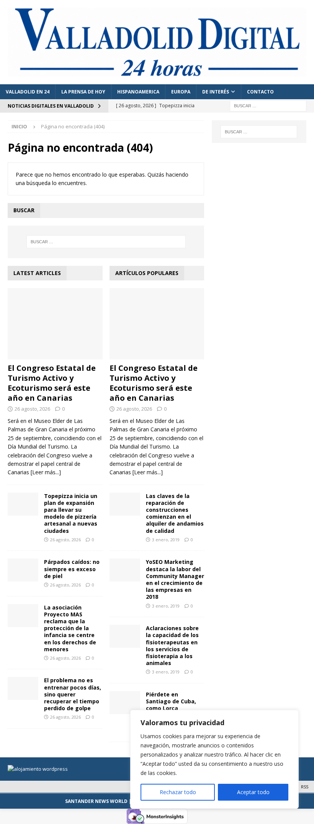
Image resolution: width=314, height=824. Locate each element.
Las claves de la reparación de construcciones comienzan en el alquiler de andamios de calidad (175, 513)
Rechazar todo (178, 792)
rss (304, 787)
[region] (214, 759)
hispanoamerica (138, 91)
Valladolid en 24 (27, 91)
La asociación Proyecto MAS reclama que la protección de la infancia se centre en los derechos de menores (70, 628)
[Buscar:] (268, 105)
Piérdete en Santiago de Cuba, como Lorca (171, 701)
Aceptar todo (253, 792)
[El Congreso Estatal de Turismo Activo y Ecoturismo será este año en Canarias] (55, 323)
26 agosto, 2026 (32, 408)
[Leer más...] (46, 472)
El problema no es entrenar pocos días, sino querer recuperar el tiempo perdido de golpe (72, 694)
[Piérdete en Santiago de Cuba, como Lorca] (125, 702)
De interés (215, 91)
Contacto (260, 91)
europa (180, 91)
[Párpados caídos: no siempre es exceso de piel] (23, 570)
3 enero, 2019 (166, 539)
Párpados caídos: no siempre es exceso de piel (72, 568)
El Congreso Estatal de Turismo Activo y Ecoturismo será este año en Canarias (52, 383)
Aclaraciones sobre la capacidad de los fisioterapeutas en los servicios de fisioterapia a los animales (172, 645)
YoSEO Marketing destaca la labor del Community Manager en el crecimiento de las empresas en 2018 (175, 579)
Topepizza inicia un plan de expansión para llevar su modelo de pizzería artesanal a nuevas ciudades (70, 513)
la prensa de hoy (83, 91)
